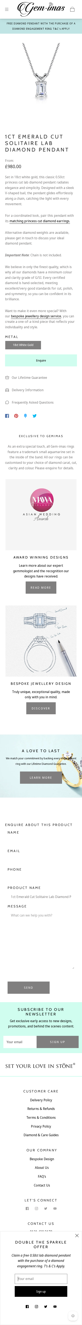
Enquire (41, 360)
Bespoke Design (42, 1159)
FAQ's (42, 1176)
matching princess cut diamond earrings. (39, 221)
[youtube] (55, 1208)
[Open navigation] (9, 9)
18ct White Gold (23, 345)
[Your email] (20, 1042)
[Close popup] (77, 1236)
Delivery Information (27, 390)
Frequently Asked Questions (32, 402)
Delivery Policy (41, 1100)
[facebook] (27, 1208)
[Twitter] (34, 415)
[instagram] (36, 1208)
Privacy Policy (41, 1126)
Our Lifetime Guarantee (29, 377)
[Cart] (72, 9)
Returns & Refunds (41, 1108)
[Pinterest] (16, 415)
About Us (42, 1167)
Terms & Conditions (41, 1117)
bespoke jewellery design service (36, 316)
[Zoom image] (41, 77)
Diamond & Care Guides (41, 1135)
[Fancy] (25, 415)
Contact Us (42, 1185)
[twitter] (45, 1208)
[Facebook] (7, 415)
